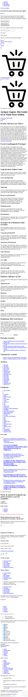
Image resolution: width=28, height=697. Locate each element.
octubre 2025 (6, 372)
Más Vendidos (6, 575)
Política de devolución (8, 567)
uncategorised (6, 429)
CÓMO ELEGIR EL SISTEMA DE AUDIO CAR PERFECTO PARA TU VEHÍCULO (14, 487)
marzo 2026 (6, 367)
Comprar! (3, 501)
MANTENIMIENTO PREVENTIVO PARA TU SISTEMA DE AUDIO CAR (15, 475)
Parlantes (5, 653)
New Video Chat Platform (9, 416)
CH (4, 403)
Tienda (5, 574)
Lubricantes (6, 664)
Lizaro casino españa (8, 412)
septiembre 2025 (7, 374)
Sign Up (10, 41)
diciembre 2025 (6, 371)
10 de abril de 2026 (8, 118)
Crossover (5, 651)
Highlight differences (10, 618)
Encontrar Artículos (5, 25)
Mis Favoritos (6, 5)
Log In (2, 40)
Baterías (5, 666)
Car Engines (6, 399)
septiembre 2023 (7, 383)
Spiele (4, 425)
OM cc (5, 420)
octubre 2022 (6, 384)
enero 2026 (6, 370)
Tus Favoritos (6, 566)
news (4, 417)
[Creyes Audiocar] (5, 8)
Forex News (6, 407)
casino (4, 400)
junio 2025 (5, 375)
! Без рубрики (6, 390)
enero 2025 (6, 377)
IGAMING (6, 409)
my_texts (5, 414)
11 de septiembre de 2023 (9, 483)
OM (4, 418)
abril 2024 (5, 381)
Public (4, 422)
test (4, 427)
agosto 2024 (6, 380)
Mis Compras (6, 564)
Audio (4, 395)
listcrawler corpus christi (8, 411)
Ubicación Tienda (7, 578)
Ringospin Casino (7, 424)
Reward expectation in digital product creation (13, 346)
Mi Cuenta (5, 3)
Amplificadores (6, 650)
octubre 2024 (6, 379)
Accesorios (5, 394)
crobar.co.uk (6, 405)
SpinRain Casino (7, 426)
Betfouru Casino (7, 396)
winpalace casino (7, 431)
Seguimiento (6, 4)
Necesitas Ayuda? (7, 560)
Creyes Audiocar (7, 572)
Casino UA (6, 402)
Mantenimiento (6, 413)
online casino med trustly (6, 141)
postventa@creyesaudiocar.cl (7, 551)
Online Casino (6, 421)
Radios (5, 654)
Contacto (5, 579)
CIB (4, 404)
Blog (2, 120)
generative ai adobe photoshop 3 (10, 408)
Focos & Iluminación (8, 668)
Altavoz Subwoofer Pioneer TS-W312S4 (17, 357)
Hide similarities (8, 616)
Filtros (4, 665)
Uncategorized (6, 430)
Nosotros (5, 1)
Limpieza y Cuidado (8, 669)
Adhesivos (5, 672)
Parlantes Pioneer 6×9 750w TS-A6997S (17, 358)
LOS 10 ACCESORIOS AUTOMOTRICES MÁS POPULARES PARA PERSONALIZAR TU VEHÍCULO (15, 447)
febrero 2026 (6, 368)
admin (4, 357)
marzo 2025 (6, 376)
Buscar (2, 333)
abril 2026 (5, 366)
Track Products (6, 563)
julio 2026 (5, 364)
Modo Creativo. (15, 597)
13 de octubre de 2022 (8, 442)
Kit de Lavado (6, 673)
